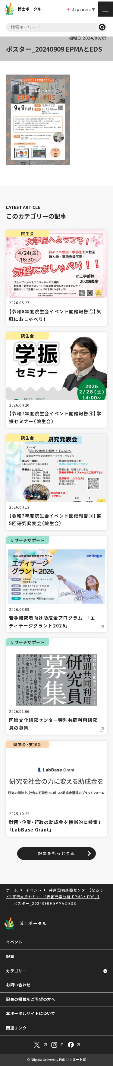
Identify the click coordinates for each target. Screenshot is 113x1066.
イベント (14, 942)
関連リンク (16, 1028)
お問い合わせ (18, 985)
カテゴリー (16, 971)
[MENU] (105, 9)
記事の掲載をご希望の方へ (30, 999)
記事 (10, 956)
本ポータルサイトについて (30, 1013)
